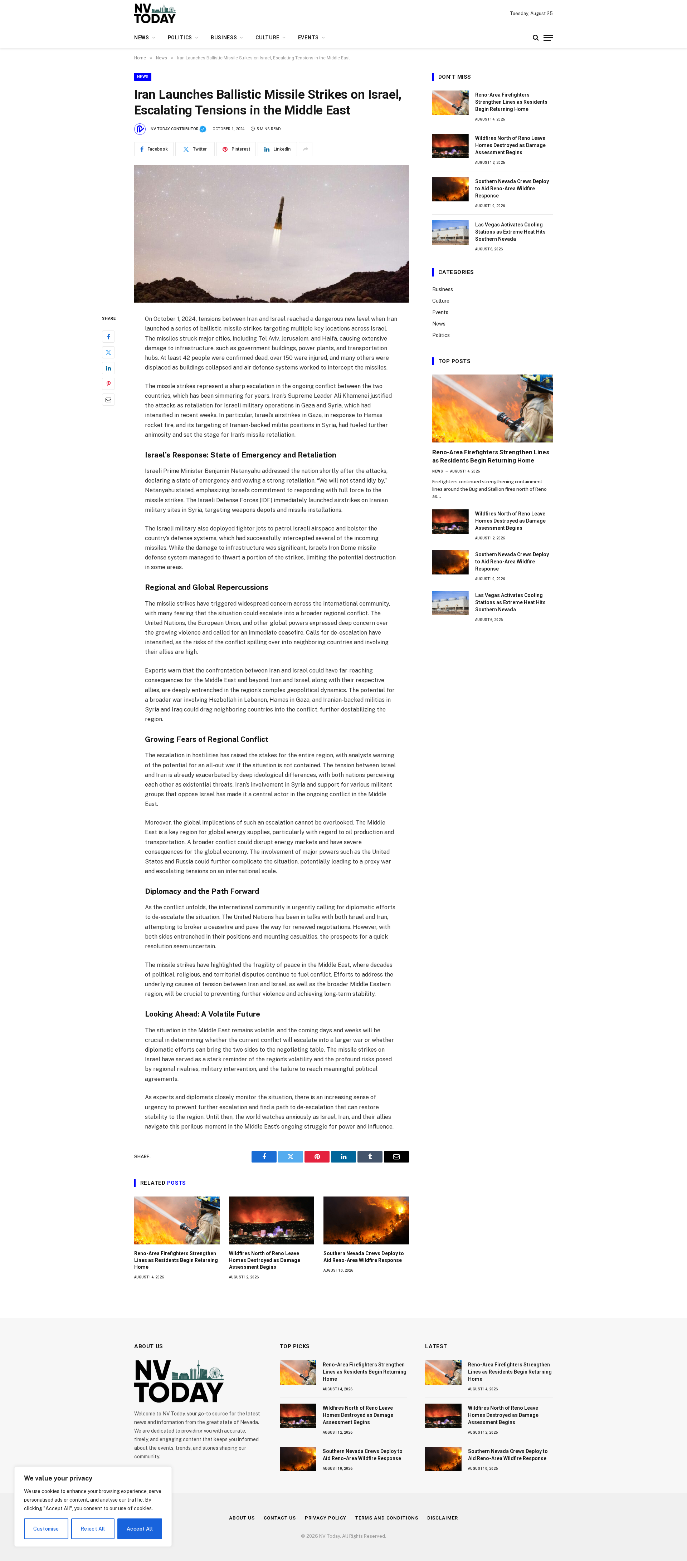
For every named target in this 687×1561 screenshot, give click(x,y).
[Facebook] (108, 337)
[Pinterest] (108, 384)
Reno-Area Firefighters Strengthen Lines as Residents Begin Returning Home (176, 1260)
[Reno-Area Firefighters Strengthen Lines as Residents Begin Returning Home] (177, 1220)
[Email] (108, 400)
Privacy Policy (326, 1518)
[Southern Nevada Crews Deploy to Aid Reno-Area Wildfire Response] (366, 1220)
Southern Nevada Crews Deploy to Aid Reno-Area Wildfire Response (363, 1257)
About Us (241, 1518)
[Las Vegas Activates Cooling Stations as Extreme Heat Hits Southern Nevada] (450, 232)
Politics (180, 37)
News (141, 37)
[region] (93, 1507)
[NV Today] (155, 13)
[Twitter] (108, 353)
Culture (267, 37)
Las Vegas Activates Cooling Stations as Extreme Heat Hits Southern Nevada (510, 232)
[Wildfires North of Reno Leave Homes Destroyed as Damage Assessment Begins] (272, 1220)
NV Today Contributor (178, 129)
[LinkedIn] (108, 368)
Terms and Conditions (386, 1518)
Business (224, 37)
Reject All (93, 1529)
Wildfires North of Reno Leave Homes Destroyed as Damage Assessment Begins (264, 1260)
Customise (46, 1529)
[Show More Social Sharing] (305, 149)
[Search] (535, 38)
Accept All (140, 1529)
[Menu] (548, 38)
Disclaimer (442, 1518)
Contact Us (280, 1518)
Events (308, 37)
